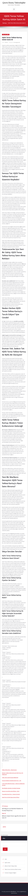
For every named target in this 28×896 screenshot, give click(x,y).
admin (6, 42)
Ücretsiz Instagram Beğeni (10, 872)
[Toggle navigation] (14, 9)
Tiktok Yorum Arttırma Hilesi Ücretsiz (13, 869)
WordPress (13, 891)
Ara (4, 838)
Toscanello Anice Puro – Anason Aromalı (11, 794)
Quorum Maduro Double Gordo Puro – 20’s (11, 780)
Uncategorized (17, 42)
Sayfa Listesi (7, 862)
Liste (6, 859)
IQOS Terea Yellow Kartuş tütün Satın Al (16, 23)
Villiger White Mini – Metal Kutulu (9, 770)
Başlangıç (5, 23)
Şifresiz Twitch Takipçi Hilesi (11, 866)
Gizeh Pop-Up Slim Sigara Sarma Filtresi (10, 797)
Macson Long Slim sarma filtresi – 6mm (10, 791)
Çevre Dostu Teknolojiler (14, 2)
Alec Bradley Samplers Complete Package (11, 788)
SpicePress (22, 891)
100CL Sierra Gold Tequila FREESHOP (10, 777)
